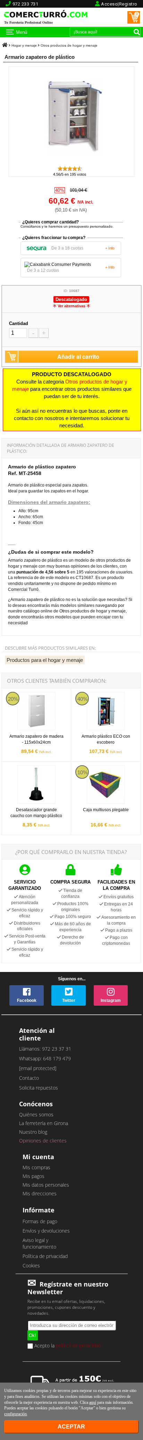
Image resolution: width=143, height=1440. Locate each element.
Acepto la (67, 1346)
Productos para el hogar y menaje (45, 660)
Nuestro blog (33, 1132)
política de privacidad (78, 1345)
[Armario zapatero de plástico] (71, 162)
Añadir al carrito (78, 357)
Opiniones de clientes (43, 1140)
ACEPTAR (71, 1427)
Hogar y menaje (24, 45)
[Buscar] (137, 32)
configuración (15, 1413)
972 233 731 (25, 4)
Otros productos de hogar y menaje (69, 45)
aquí (92, 1402)
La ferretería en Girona (43, 1123)
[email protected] (37, 1068)
